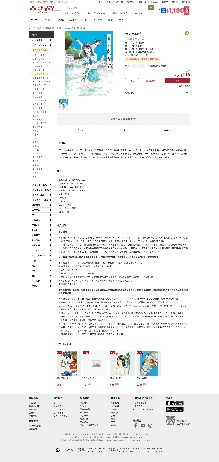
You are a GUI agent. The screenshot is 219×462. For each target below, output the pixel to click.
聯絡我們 (57, 406)
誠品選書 (72, 19)
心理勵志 (36, 220)
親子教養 (36, 240)
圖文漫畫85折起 (100, 13)
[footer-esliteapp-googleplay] (175, 409)
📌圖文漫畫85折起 (53, 27)
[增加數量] (143, 66)
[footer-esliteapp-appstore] (175, 402)
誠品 (84, 406)
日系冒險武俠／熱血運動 (43, 62)
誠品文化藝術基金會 (89, 425)
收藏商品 (154, 2)
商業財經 (36, 225)
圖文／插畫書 (39, 54)
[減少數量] (133, 66)
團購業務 (33, 429)
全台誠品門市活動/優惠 (143, 409)
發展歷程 (33, 412)
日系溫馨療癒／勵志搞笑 (74, 27)
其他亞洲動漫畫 (40, 100)
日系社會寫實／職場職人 (43, 81)
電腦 (34, 265)
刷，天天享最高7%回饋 (142, 59)
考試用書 (36, 235)
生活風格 (36, 280)
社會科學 (36, 230)
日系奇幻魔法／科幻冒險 (43, 58)
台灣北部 (115, 403)
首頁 (31, 27)
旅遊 (34, 270)
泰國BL (36, 161)
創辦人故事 (34, 406)
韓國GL (36, 153)
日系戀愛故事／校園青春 (43, 70)
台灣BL (36, 172)
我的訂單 (142, 2)
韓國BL (36, 149)
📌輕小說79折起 (39, 184)
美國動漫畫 (38, 104)
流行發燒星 (124, 13)
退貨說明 (167, 130)
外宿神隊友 (113, 13)
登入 (100, 2)
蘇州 (113, 418)
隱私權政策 (58, 412)
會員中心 (131, 2)
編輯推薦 (36, 204)
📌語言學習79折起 (40, 189)
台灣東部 (115, 412)
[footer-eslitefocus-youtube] (143, 425)
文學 (34, 215)
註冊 (109, 2)
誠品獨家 (85, 19)
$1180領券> (86, 13)
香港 (113, 415)
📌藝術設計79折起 (40, 199)
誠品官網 (84, 403)
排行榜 (61, 19)
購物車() (186, 2)
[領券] (174, 10)
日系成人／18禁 (40, 85)
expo (121, 19)
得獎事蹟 (33, 415)
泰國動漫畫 (38, 157)
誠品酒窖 (84, 422)
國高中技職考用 (39, 255)
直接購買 (177, 80)
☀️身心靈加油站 (39, 45)
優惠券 (165, 2)
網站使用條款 (59, 409)
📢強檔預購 (37, 40)
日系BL (36, 134)
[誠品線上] (45, 9)
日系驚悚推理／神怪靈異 (43, 66)
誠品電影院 (85, 409)
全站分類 (35, 19)
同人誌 (36, 130)
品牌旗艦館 (48, 19)
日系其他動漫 (39, 89)
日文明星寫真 (137, 13)
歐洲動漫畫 (38, 108)
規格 (123, 130)
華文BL (36, 142)
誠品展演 (84, 415)
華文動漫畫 (38, 92)
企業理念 (33, 403)
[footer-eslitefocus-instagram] (150, 425)
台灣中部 (115, 406)
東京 (113, 422)
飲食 (34, 260)
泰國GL (36, 165)
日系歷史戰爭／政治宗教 (43, 77)
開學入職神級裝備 (72, 13)
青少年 (35, 275)
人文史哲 (36, 210)
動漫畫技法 (38, 127)
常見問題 (57, 403)
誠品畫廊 (97, 19)
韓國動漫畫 (38, 96)
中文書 (39, 27)
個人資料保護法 (60, 415)
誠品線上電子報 (140, 403)
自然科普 (36, 245)
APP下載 (119, 2)
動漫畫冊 (37, 115)
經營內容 (33, 409)
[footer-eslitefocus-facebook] (136, 425)
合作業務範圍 (35, 426)
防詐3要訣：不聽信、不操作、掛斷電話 (50, 2)
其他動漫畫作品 (40, 123)
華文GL (36, 146)
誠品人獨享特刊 (140, 406)
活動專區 (110, 19)
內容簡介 (79, 130)
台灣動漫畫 (38, 168)
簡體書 (35, 285)
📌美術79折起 (38, 194)
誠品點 (175, 2)
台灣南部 (115, 409)
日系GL (36, 138)
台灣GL (36, 176)
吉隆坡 (114, 425)
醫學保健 (36, 250)
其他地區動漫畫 (40, 111)
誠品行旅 (84, 418)
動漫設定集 (38, 119)
